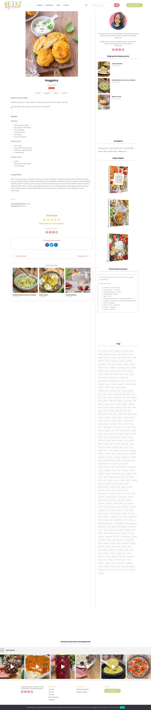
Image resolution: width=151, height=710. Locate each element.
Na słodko (52, 689)
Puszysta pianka (70, 295)
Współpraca (49, 5)
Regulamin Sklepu (81, 692)
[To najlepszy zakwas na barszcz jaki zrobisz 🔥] (63, 667)
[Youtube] (56, 232)
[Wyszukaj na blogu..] (117, 5)
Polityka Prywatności (82, 689)
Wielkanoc (52, 700)
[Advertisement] (52, 313)
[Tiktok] (53, 232)
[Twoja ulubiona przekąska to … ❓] (139, 667)
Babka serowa (116, 96)
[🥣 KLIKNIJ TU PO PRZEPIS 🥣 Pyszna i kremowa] (113, 667)
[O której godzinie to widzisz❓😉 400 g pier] (12, 667)
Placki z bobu (43, 295)
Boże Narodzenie (54, 697)
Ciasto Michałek (117, 64)
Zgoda (122, 707)
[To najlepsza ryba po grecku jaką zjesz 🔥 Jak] (37, 667)
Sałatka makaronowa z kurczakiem (24, 295)
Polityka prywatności (113, 707)
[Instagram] (50, 232)
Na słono (51, 692)
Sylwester (51, 694)
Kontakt (66, 5)
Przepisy (39, 5)
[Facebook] (47, 232)
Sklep (58, 5)
